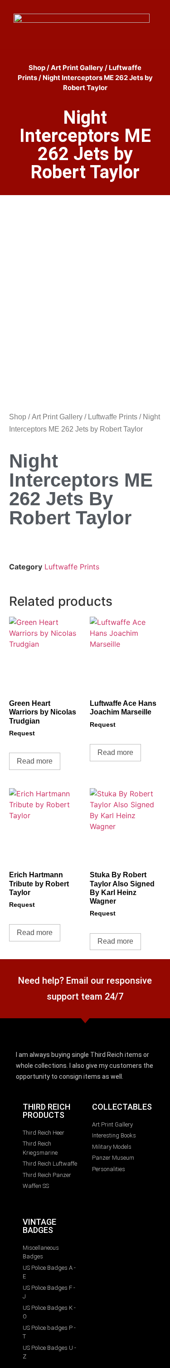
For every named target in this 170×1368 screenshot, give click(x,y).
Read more (35, 761)
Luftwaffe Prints (112, 417)
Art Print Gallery (77, 68)
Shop (37, 68)
